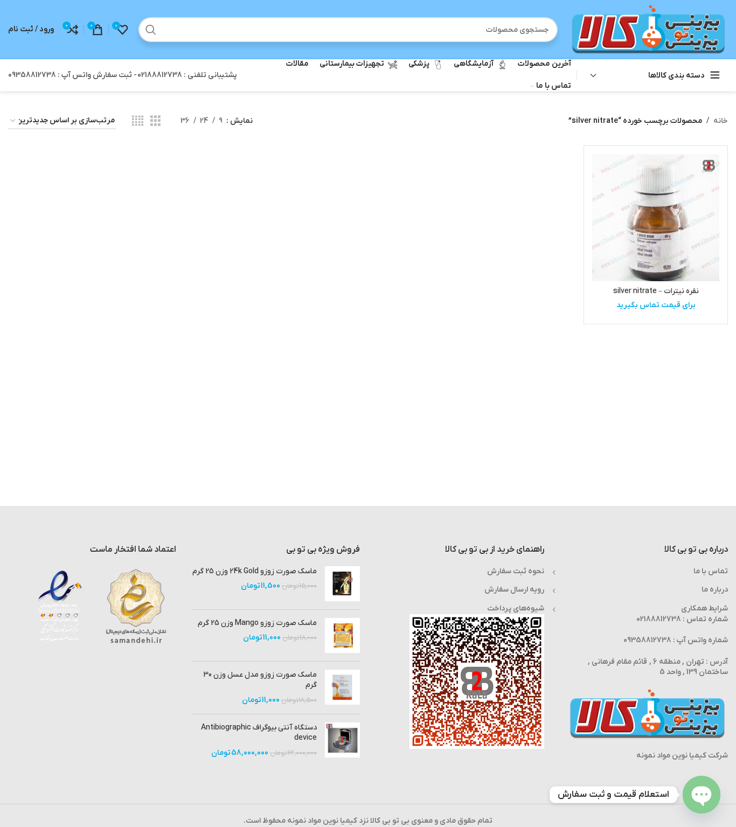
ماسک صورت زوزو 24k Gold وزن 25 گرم (254, 571)
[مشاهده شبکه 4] (137, 121)
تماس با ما (710, 571)
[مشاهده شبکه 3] (155, 121)
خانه (720, 121)
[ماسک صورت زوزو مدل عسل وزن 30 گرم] (342, 688)
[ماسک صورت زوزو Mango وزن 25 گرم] (342, 635)
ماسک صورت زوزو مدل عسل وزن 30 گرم (260, 680)
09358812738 (647, 640)
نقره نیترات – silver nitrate (656, 291)
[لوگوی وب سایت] (648, 29)
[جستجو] (150, 29)
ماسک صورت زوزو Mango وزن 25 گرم (257, 623)
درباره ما (715, 590)
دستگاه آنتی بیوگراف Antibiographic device (259, 732)
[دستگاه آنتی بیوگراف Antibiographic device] (342, 740)
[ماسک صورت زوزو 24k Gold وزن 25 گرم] (342, 583)
